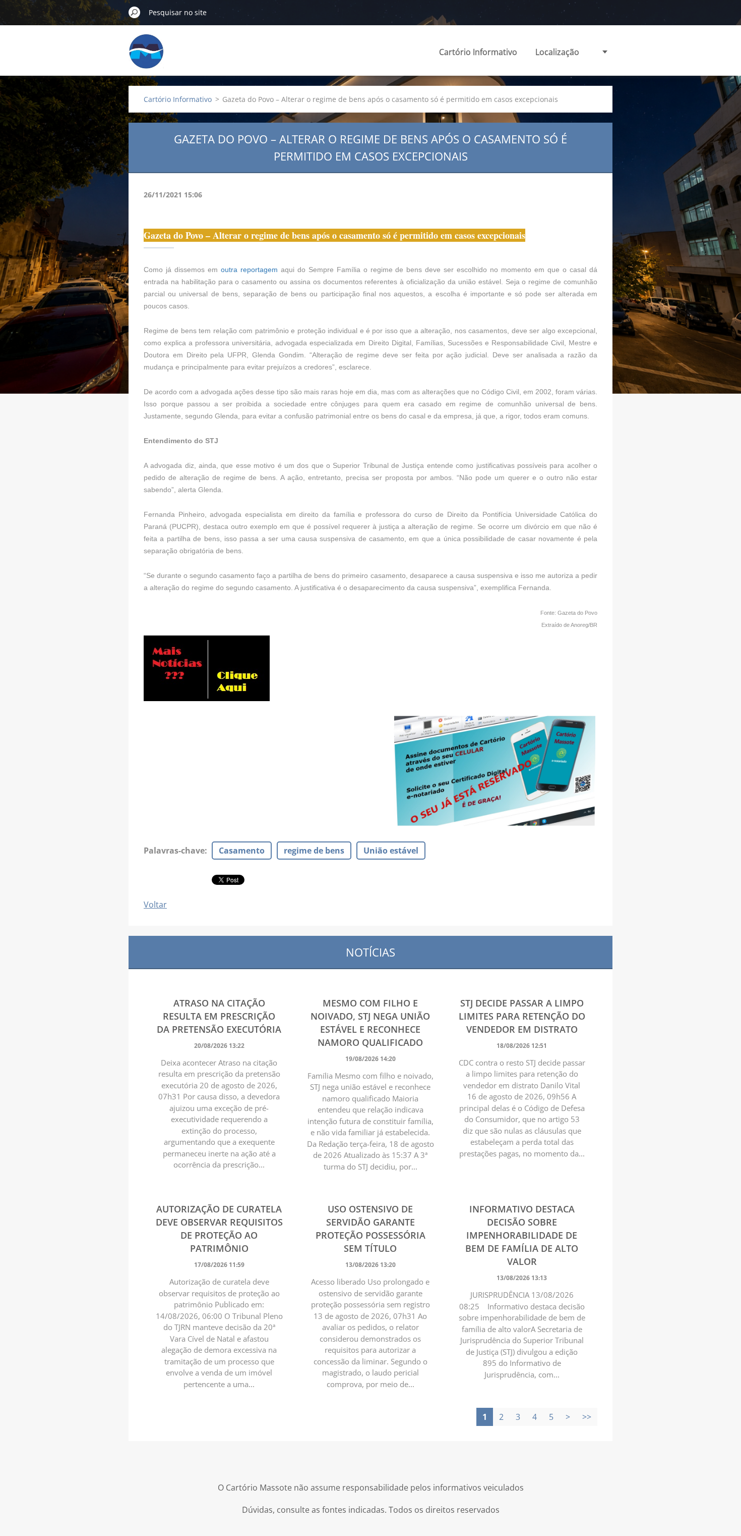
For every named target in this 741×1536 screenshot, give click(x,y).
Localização (557, 52)
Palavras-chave (174, 850)
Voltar (155, 904)
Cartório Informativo (478, 52)
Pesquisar (135, 12)
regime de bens (314, 850)
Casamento (242, 850)
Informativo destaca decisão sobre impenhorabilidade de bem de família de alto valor (521, 1235)
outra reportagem (249, 270)
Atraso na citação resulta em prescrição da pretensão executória (219, 1016)
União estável (390, 850)
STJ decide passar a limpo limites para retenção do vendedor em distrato (522, 1016)
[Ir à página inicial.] (146, 57)
